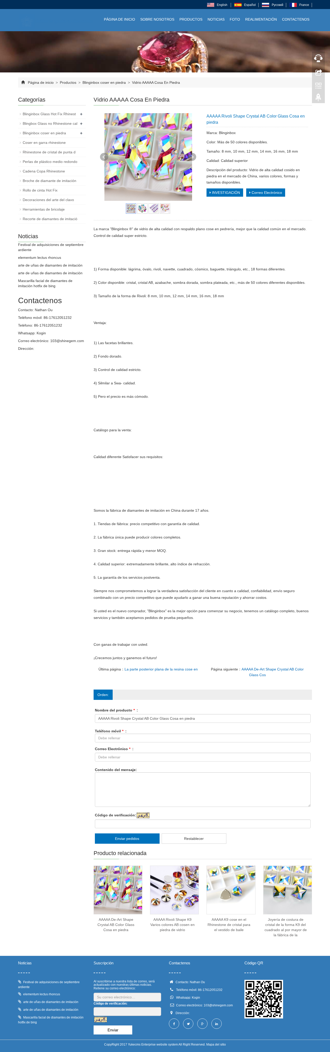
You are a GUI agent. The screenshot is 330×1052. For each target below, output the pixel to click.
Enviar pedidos (127, 838)
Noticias (216, 19)
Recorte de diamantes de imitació (50, 219)
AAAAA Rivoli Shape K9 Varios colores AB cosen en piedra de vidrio (172, 924)
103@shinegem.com (67, 341)
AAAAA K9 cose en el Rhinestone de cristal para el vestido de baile (229, 924)
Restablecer (194, 838)
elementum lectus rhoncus (39, 257)
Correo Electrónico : (114, 749)
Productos (190, 19)
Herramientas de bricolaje (44, 209)
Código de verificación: (115, 815)
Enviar (113, 1030)
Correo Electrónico (266, 192)
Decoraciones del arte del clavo (48, 200)
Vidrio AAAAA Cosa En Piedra (155, 82)
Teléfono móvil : (111, 731)
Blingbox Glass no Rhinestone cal (50, 123)
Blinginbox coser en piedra (104, 82)
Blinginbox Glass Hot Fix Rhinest (49, 114)
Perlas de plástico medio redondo (50, 162)
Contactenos (295, 19)
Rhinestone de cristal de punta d (49, 152)
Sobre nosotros (157, 19)
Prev (104, 157)
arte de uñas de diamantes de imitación (50, 265)
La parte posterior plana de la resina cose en (161, 669)
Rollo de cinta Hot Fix (40, 190)
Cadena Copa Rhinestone (44, 171)
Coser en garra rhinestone (44, 142)
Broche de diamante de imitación (49, 181)
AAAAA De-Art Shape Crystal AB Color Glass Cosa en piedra (115, 924)
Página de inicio (119, 19)
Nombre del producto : (116, 710)
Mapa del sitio (216, 1044)
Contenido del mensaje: (116, 770)
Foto (235, 19)
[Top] (318, 98)
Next (192, 157)
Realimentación (261, 19)
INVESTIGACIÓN (225, 192)
